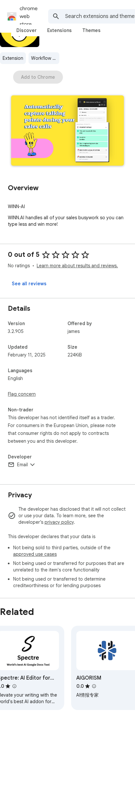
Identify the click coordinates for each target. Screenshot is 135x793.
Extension (13, 58)
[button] (67, 131)
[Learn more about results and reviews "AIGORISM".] (94, 686)
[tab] (26, 30)
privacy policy (59, 522)
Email (22, 465)
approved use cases (35, 554)
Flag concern (22, 394)
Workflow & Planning (45, 58)
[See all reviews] (29, 283)
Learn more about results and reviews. (77, 266)
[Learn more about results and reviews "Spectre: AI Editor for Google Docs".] (14, 686)
